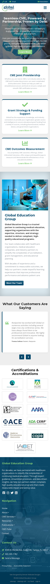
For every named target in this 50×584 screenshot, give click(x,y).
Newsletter (44, 1)
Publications (7, 525)
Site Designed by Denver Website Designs (25, 574)
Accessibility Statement (22, 566)
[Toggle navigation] (45, 8)
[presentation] (21, 356)
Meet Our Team (14, 283)
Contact (5, 533)
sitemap (13, 581)
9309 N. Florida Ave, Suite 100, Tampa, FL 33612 (26, 550)
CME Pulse (7, 529)
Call (5, 1)
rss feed (31, 581)
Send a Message (12, 558)
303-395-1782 (11, 554)
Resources (6, 520)
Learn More (25, 52)
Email (14, 1)
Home (4, 508)
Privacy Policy (6, 566)
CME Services (8, 516)
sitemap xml (21, 581)
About (5, 512)
